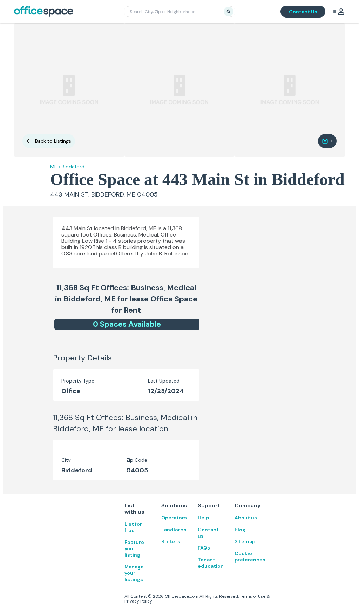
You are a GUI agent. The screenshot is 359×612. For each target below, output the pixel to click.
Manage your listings (134, 573)
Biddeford (73, 167)
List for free (133, 527)
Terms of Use (252, 596)
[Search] (228, 11)
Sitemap (245, 541)
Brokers (170, 541)
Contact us (208, 532)
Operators (172, 517)
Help (203, 517)
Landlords (172, 529)
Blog (240, 529)
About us (246, 517)
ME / (55, 167)
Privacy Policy (138, 601)
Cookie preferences (246, 556)
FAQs (204, 548)
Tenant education (209, 563)
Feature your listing (134, 548)
